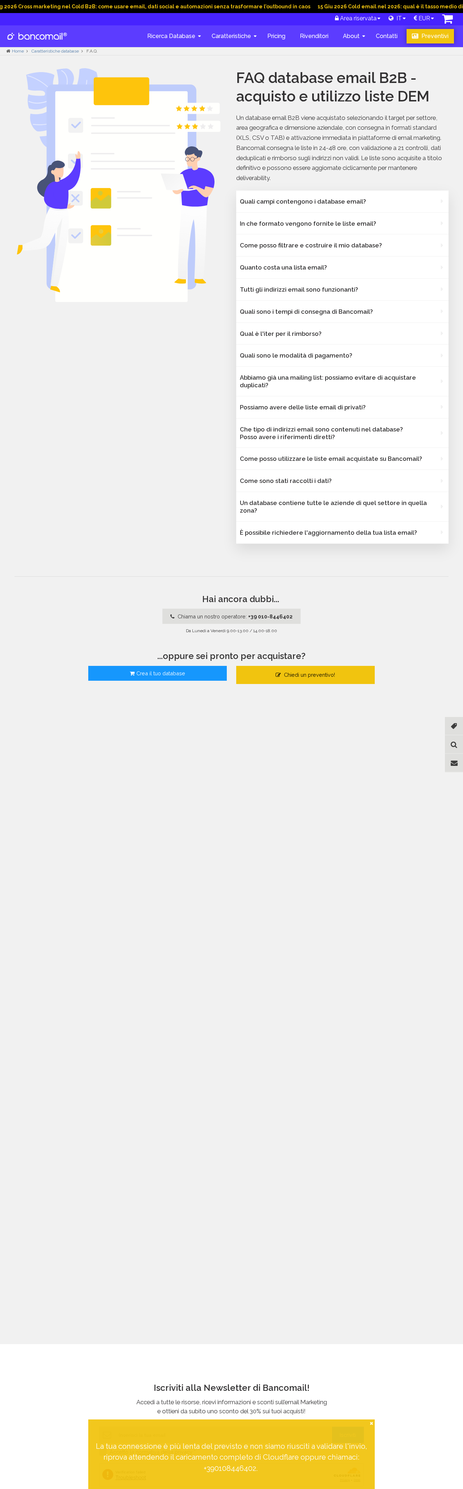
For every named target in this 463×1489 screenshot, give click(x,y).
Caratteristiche (231, 36)
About (351, 36)
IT (398, 18)
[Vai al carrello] (447, 20)
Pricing (276, 36)
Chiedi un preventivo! (309, 675)
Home (18, 51)
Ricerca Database (171, 36)
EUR (423, 18)
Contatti (387, 36)
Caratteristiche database (55, 51)
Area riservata (358, 18)
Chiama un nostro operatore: (234, 616)
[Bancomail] (37, 42)
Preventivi (434, 36)
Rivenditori (314, 36)
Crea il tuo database (160, 673)
